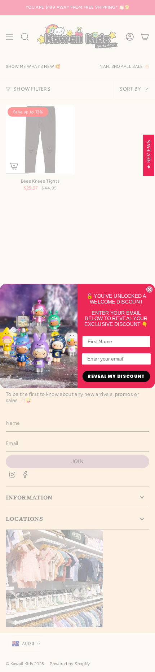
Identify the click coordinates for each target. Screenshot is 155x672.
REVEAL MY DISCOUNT (116, 376)
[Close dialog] (149, 289)
